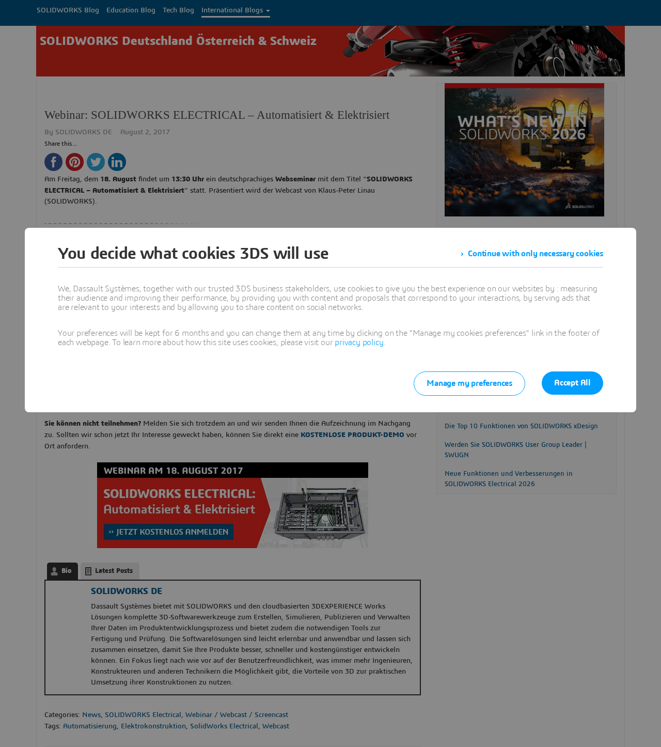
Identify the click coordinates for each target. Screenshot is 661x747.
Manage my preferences (469, 383)
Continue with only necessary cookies (535, 254)
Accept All (572, 383)
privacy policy (359, 342)
